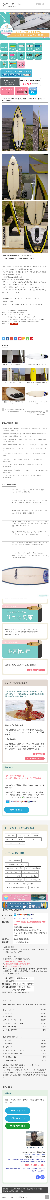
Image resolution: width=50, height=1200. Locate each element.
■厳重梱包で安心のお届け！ (13, 634)
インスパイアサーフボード (32, 839)
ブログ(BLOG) (35, 887)
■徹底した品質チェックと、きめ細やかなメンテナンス (21, 629)
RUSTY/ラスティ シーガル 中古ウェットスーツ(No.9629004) (14, 410)
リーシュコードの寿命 (30, 872)
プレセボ (35, 835)
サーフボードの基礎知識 (13, 860)
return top (47, 1197)
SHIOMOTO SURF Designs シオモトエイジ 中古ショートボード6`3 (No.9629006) (35, 413)
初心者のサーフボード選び (14, 868)
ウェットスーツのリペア (33, 880)
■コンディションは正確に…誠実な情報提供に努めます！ (21, 631)
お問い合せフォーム (17, 1118)
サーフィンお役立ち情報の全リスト (17, 887)
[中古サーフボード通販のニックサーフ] (12, 5)
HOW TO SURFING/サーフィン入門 (17, 864)
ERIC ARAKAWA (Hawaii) (17, 312)
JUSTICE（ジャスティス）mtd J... (13, 382)
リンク (23, 1191)
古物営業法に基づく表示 (10, 1191)
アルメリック (10, 835)
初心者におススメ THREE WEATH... (37, 364)
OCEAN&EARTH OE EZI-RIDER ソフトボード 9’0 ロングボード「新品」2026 (25, 445)
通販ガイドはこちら (16, 810)
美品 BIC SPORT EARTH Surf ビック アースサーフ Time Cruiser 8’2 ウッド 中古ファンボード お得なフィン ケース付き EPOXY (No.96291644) (30, 524)
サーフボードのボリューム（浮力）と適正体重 (19, 884)
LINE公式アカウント (17, 1126)
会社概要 (5, 1189)
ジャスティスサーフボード (15, 843)
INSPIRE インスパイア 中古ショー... (13, 364)
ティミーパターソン (23, 835)
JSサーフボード (11, 839)
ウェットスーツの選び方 (30, 876)
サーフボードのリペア (13, 872)
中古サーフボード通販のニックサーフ (20, 1197)
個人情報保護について (18, 1189)
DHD (20, 839)
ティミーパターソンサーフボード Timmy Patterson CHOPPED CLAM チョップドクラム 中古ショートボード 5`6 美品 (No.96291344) (29, 555)
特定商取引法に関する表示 (35, 1189)
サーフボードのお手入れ (33, 868)
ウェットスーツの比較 (13, 876)
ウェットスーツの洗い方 (15, 880)
